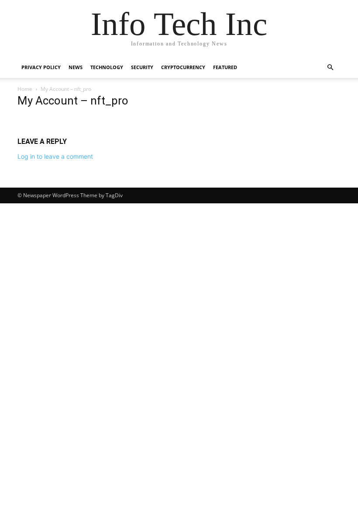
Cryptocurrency (183, 67)
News (76, 67)
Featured (225, 67)
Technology (106, 67)
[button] (330, 67)
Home (24, 89)
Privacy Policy (41, 67)
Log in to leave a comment (55, 156)
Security (142, 67)
